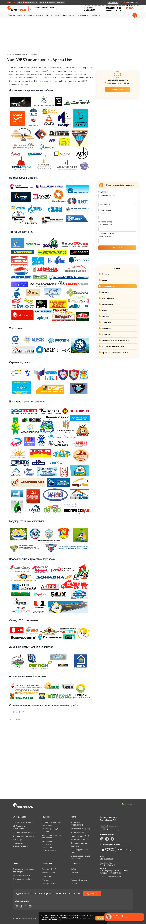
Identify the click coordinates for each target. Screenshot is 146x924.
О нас (104, 280)
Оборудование (19, 817)
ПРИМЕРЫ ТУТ (20, 719)
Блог (73, 876)
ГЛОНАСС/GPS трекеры (23, 822)
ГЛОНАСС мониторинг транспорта (51, 823)
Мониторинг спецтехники (47, 842)
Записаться (117, 89)
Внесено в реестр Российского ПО (108, 818)
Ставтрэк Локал (49, 883)
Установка (106, 322)
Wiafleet (45, 880)
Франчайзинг (108, 304)
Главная (10, 55)
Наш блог (106, 334)
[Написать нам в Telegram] (130, 8)
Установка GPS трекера (81, 828)
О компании (76, 863)
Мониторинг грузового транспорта (51, 836)
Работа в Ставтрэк (79, 880)
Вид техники (103, 192)
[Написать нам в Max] (112, 839)
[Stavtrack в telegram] (21, 906)
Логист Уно (46, 876)
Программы (47, 863)
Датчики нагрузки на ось (23, 836)
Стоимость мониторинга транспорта (23, 870)
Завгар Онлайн (48, 873)
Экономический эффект (23, 879)
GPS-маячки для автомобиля (20, 827)
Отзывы (105, 292)
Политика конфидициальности (115, 340)
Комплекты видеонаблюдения (21, 844)
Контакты (75, 883)
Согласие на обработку (113, 346)
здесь (59, 920)
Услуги (73, 817)
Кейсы (73, 869)
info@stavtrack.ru (106, 859)
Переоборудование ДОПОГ (79, 850)
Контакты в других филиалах (110, 876)
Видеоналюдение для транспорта (80, 857)
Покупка (105, 316)
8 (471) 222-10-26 (113, 11)
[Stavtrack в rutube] (25, 906)
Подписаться (91, 893)
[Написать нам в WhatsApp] (127, 8)
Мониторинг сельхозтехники (49, 849)
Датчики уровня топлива (24, 832)
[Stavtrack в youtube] (30, 906)
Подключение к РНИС (80, 836)
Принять (100, 918)
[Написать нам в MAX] (132, 8)
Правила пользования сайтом (115, 352)
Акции (104, 310)
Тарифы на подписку (22, 875)
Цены (15, 863)
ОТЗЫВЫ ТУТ (19, 712)
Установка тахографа (80, 839)
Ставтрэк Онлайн (49, 869)
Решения (46, 817)
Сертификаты (108, 298)
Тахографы (17, 839)
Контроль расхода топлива (50, 829)
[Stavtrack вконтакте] (16, 906)
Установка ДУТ (77, 832)
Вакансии (106, 328)
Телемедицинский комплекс (79, 844)
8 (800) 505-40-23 (113, 8)
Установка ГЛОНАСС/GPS (77, 823)
